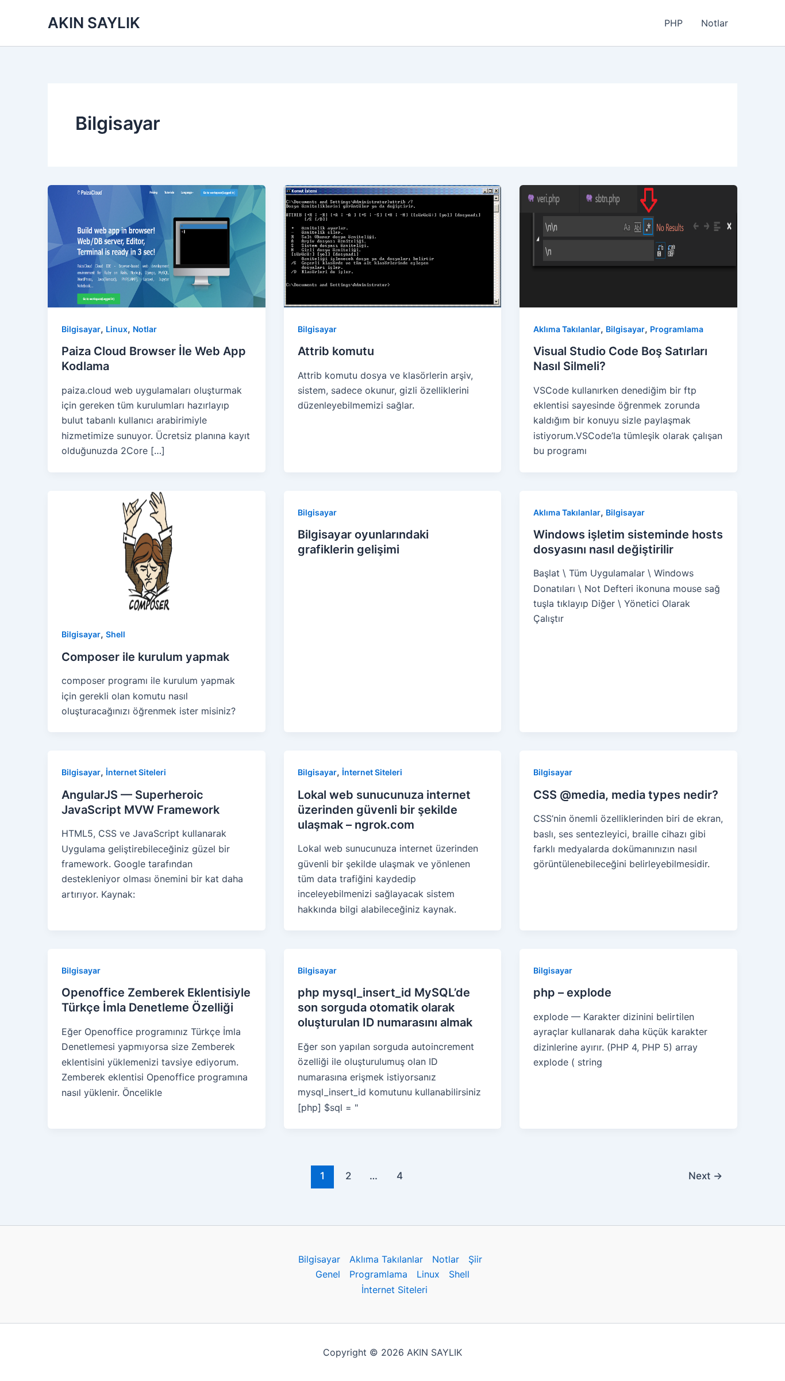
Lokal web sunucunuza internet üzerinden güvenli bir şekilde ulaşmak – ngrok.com (384, 810)
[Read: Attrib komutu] (393, 245)
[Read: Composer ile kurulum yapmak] (156, 550)
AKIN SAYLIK (94, 23)
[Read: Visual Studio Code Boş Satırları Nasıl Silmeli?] (628, 245)
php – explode (572, 992)
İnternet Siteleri (136, 772)
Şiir (475, 1259)
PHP (673, 23)
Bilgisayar (81, 329)
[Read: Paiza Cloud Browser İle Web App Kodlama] (156, 245)
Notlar (714, 23)
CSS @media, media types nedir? (625, 795)
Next (705, 1176)
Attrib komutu (336, 351)
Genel (327, 1274)
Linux (117, 329)
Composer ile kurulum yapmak (145, 657)
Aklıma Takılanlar (567, 329)
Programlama (676, 329)
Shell (115, 634)
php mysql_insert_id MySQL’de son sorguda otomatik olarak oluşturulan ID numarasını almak (385, 1007)
